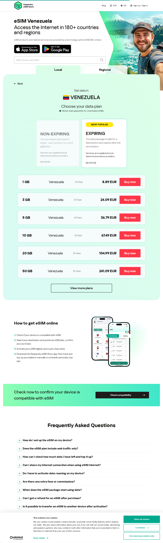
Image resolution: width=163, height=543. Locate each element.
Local (58, 70)
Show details (39, 538)
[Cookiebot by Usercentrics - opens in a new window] (16, 538)
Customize (140, 527)
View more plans (81, 288)
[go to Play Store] (56, 49)
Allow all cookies (141, 519)
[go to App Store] (27, 49)
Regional (105, 70)
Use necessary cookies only (141, 536)
